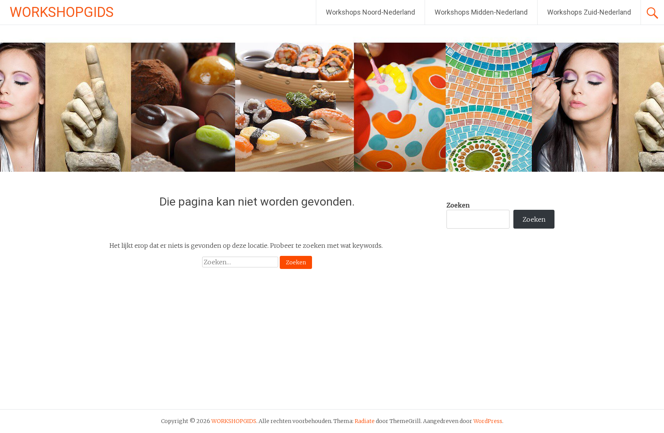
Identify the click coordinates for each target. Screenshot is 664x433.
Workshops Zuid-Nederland (589, 12)
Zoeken (458, 205)
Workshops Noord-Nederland (370, 12)
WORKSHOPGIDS (62, 12)
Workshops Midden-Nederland (481, 12)
